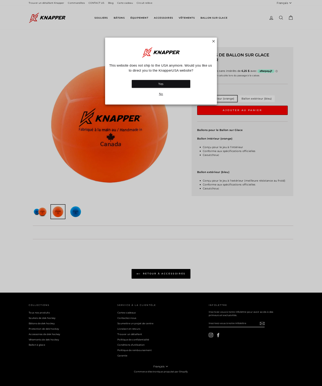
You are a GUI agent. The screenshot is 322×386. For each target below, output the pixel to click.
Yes (160, 84)
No (161, 94)
